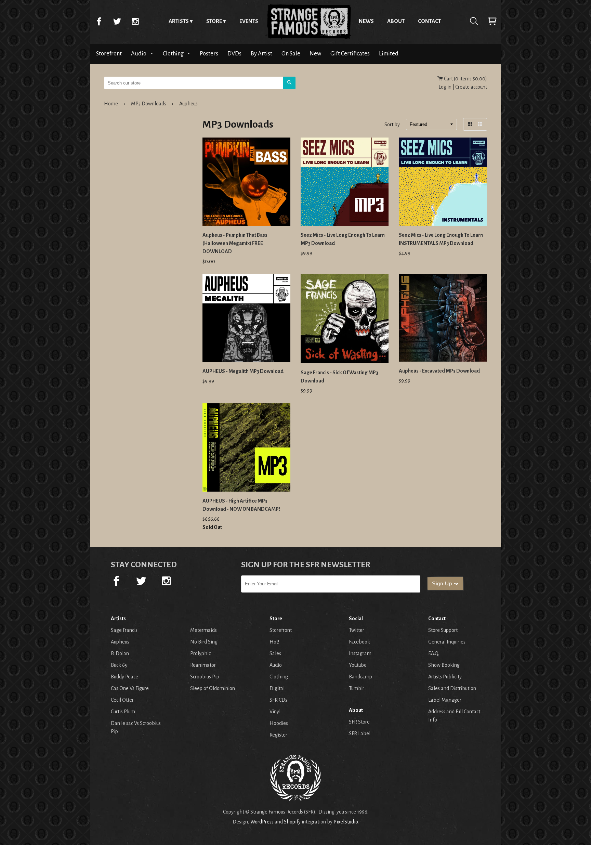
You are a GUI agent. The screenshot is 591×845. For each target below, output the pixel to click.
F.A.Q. (433, 653)
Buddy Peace (124, 676)
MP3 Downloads (148, 103)
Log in (444, 87)
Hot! (274, 642)
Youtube (358, 665)
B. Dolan (120, 653)
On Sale (290, 53)
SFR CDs (278, 700)
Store (214, 21)
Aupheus (120, 642)
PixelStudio (345, 821)
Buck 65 (119, 665)
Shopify (292, 821)
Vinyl (275, 711)
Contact (429, 21)
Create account (471, 87)
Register (278, 735)
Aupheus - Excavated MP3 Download (439, 371)
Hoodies (279, 723)
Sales (275, 653)
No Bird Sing (204, 642)
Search (474, 21)
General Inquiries (446, 642)
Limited (388, 53)
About (396, 21)
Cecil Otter (122, 700)
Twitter (117, 21)
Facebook (98, 21)
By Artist (261, 53)
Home (308, 21)
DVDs (234, 53)
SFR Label (359, 733)
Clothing (174, 53)
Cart (492, 21)
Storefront (109, 53)
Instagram (135, 21)
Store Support (443, 630)
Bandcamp (360, 676)
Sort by (392, 125)
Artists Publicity (445, 676)
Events (248, 21)
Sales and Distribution (452, 688)
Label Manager (444, 700)
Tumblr (356, 688)
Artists (179, 21)
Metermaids (203, 630)
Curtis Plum (123, 711)
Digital (277, 688)
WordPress (262, 821)
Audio (139, 53)
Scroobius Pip (204, 676)
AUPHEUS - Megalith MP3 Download (243, 371)
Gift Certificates (350, 53)
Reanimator (203, 665)
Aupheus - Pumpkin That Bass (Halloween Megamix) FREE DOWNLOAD (234, 243)
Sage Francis (124, 630)
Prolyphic (200, 653)
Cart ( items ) (465, 78)
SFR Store (359, 722)
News (366, 21)
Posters (209, 53)
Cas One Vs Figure (130, 688)
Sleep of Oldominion (212, 688)
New (315, 53)
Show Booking (444, 665)
